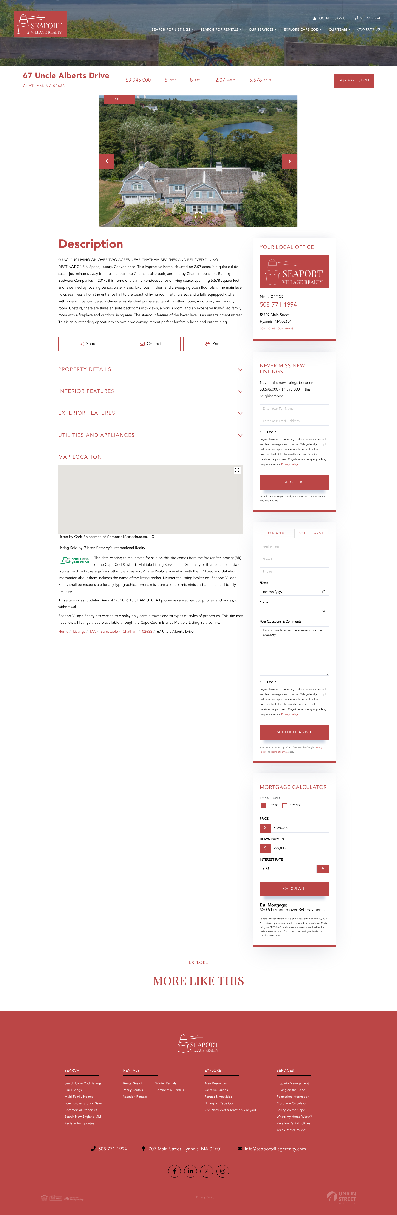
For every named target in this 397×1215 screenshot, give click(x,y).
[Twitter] (206, 1171)
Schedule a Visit (311, 533)
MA (93, 632)
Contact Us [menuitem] (368, 29)
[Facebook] (174, 1171)
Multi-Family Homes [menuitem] (79, 1097)
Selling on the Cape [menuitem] (291, 1110)
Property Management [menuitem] (293, 1083)
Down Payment (273, 839)
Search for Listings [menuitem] (171, 30)
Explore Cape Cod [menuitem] (301, 30)
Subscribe (294, 482)
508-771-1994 (369, 18)
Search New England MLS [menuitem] (83, 1117)
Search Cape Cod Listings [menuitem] (83, 1083)
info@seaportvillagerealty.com (275, 1149)
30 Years (273, 805)
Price (264, 819)
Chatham (129, 632)
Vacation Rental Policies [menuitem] (293, 1123)
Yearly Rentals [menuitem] (133, 1090)
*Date (264, 583)
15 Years (294, 805)
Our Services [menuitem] (261, 30)
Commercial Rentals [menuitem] (169, 1090)
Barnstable (109, 632)
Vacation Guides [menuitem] (216, 1090)
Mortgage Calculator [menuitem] (291, 1103)
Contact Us (267, 329)
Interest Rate (271, 860)
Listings (79, 632)
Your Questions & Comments (280, 621)
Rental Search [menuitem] (133, 1083)
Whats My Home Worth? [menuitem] (294, 1117)
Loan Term (270, 798)
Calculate (294, 889)
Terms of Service (279, 752)
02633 (147, 632)
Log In (323, 18)
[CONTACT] (354, 81)
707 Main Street (184, 1149)
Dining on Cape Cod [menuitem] (219, 1103)
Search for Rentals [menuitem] (220, 30)
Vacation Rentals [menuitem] (135, 1097)
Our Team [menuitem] (338, 30)
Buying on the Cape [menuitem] (291, 1090)
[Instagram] (222, 1171)
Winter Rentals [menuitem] (165, 1083)
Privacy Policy (289, 464)
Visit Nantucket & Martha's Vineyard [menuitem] (230, 1110)
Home (63, 632)
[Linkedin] (190, 1171)
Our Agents (286, 329)
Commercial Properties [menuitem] (81, 1110)
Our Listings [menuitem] (73, 1090)
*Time (264, 602)
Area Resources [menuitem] (215, 1083)
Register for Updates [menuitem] (79, 1123)
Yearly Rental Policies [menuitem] (291, 1130)
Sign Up (341, 18)
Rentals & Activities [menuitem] (218, 1097)
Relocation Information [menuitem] (293, 1097)
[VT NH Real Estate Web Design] (341, 1197)
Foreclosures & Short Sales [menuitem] (83, 1103)
